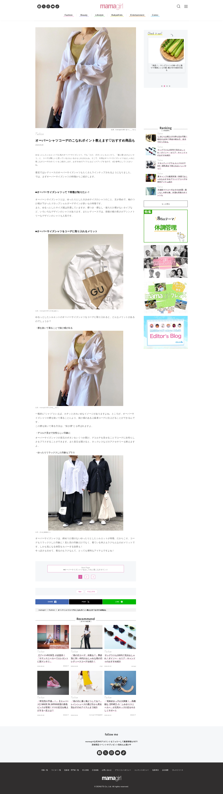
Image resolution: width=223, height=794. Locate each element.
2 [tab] (164, 86)
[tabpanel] (166, 55)
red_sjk (53, 311)
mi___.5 (130, 129)
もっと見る (166, 204)
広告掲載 (95, 770)
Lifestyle (99, 15)
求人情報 (85, 770)
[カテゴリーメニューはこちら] (186, 6)
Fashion (69, 15)
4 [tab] (169, 86)
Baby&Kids (117, 15)
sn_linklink (44, 532)
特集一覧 (45, 770)
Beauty (84, 15)
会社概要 (165, 770)
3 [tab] (167, 86)
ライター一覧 (56, 770)
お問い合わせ (107, 770)
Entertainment (137, 15)
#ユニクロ (91, 591)
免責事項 (155, 770)
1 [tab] (162, 86)
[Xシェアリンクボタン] (105, 752)
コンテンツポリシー (141, 770)
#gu (79, 591)
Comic (155, 15)
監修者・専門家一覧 (71, 770)
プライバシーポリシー (123, 770)
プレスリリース (177, 770)
